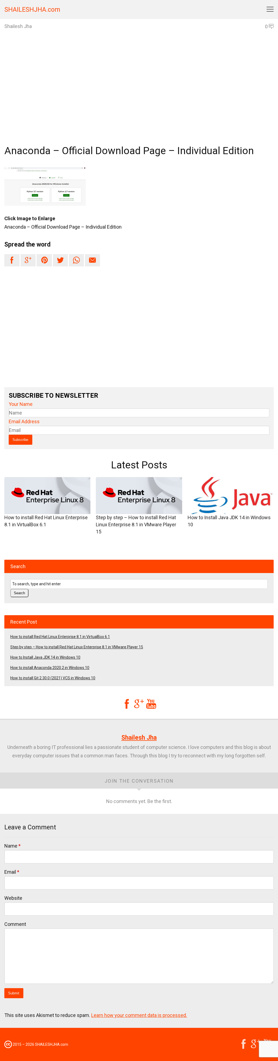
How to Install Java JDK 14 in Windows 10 (229, 521)
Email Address (24, 421)
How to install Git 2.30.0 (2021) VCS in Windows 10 (52, 678)
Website (13, 898)
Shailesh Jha (139, 737)
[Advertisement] (139, 97)
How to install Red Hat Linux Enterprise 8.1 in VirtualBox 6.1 (46, 521)
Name (12, 846)
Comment (15, 924)
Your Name (21, 404)
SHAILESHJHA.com (32, 9)
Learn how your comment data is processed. (139, 1015)
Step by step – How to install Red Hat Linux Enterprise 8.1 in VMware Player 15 (136, 524)
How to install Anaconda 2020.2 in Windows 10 (49, 667)
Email (11, 872)
